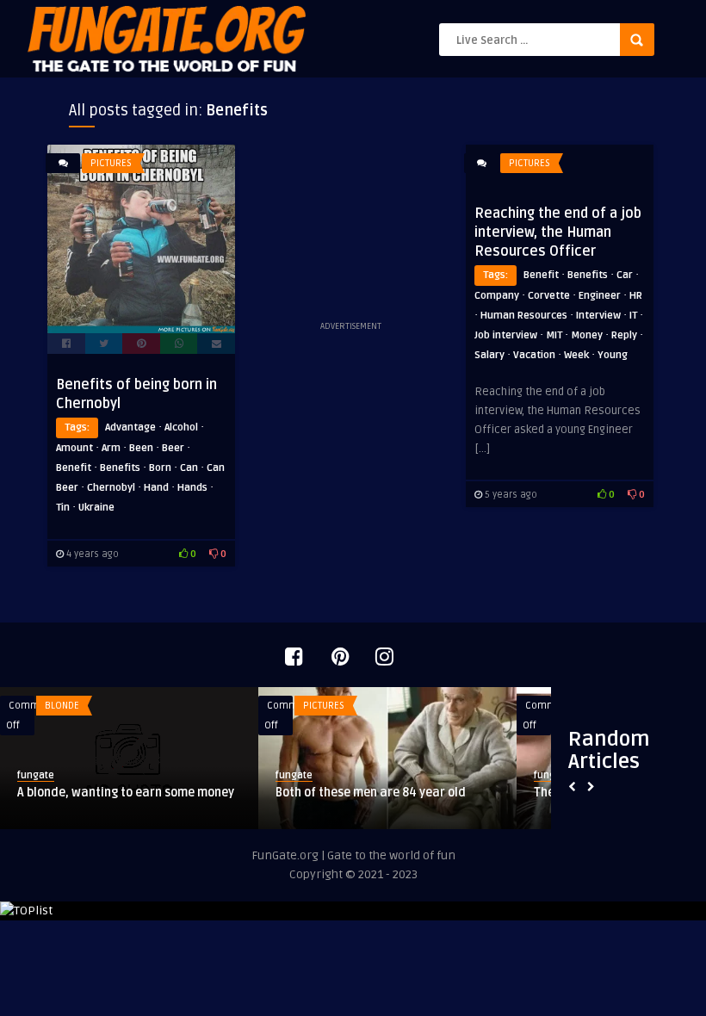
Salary (489, 355)
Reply (624, 335)
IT (633, 315)
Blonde (62, 705)
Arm (111, 448)
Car (624, 275)
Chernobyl (111, 487)
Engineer (600, 295)
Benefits (120, 468)
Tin (63, 507)
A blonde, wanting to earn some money (125, 792)
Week (576, 355)
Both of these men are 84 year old (371, 792)
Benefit (73, 468)
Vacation (534, 355)
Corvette (549, 295)
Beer (173, 448)
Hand (156, 487)
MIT (554, 335)
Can (189, 468)
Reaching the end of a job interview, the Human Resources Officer (557, 232)
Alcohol (181, 427)
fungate (35, 775)
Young (613, 355)
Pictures (111, 163)
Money (587, 335)
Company (496, 295)
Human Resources (523, 315)
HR (635, 295)
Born (160, 468)
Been (141, 448)
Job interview (505, 335)
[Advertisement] (350, 231)
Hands (192, 487)
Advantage (130, 427)
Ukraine (96, 507)
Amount (74, 448)
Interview (598, 315)
